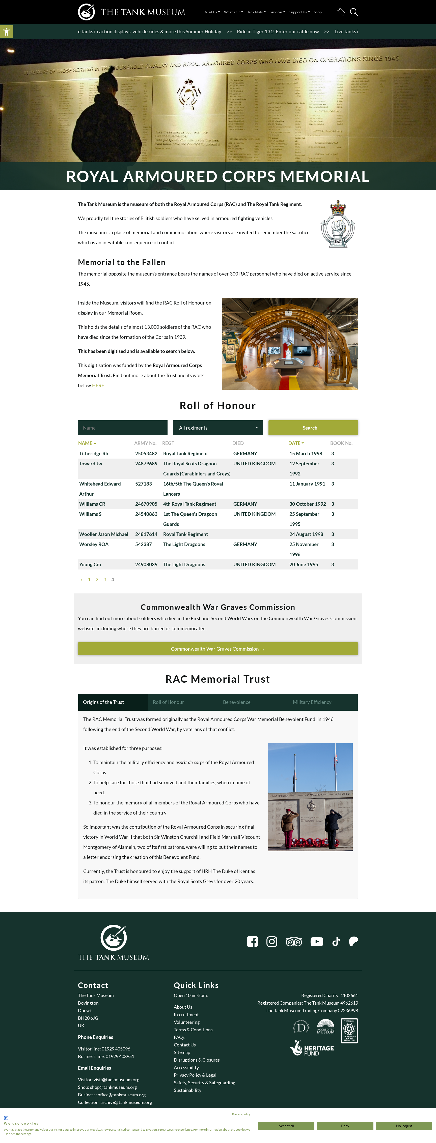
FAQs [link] (179, 1037)
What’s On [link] (232, 12)
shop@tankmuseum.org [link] (113, 1087)
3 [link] (104, 579)
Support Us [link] (298, 12)
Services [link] (276, 12)
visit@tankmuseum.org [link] (116, 1079)
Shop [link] (318, 12)
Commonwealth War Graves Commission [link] (215, 649)
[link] (6, 31)
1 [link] (89, 579)
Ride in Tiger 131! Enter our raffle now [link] (249, 31)
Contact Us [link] (185, 1044)
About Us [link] (183, 1007)
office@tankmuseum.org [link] (122, 1094)
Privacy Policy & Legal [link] (195, 1075)
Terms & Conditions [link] (193, 1029)
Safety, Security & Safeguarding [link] (204, 1082)
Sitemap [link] (182, 1052)
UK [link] (81, 1025)
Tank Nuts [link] (255, 12)
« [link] (81, 579)
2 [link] (97, 579)
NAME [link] (85, 443)
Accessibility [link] (186, 1067)
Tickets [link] (341, 12)
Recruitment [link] (186, 1014)
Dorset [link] (85, 1010)
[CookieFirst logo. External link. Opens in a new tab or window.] (6, 1118)
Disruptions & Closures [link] (197, 1060)
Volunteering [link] (187, 1022)
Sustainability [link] (187, 1090)
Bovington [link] (88, 1003)
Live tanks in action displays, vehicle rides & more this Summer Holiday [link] (117, 31)
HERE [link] (98, 385)
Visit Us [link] (211, 12)
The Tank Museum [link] (96, 995)
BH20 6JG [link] (88, 1018)
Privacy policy (241, 1114)
